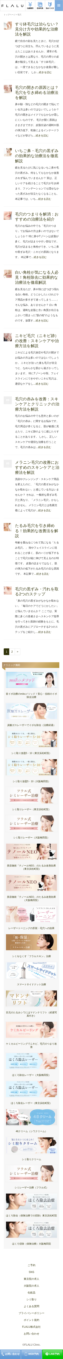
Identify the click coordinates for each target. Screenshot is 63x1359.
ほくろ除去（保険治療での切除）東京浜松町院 (31, 1215)
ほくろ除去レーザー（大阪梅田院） (31, 1075)
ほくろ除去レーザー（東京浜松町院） (31, 1103)
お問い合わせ (31, 1333)
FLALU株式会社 (31, 1326)
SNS (31, 1272)
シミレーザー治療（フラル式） (31, 1187)
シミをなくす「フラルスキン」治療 (31, 956)
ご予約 (31, 1265)
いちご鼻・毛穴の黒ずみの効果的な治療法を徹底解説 (37, 155)
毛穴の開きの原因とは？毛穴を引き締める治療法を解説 (36, 92)
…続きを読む (44, 72)
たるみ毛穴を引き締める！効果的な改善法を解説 (36, 530)
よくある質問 (31, 1306)
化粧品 (31, 1292)
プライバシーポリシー (31, 1313)
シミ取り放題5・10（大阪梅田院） (31, 781)
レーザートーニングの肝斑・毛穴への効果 (31, 928)
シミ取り (31, 1299)
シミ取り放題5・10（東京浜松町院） (31, 753)
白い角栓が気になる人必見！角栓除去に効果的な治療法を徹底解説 (36, 277)
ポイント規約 (31, 1320)
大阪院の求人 (31, 1285)
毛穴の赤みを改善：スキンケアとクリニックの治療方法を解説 (37, 404)
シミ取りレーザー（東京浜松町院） (31, 809)
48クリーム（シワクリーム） (31, 1131)
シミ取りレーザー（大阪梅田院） (31, 837)
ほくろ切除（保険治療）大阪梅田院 (31, 1243)
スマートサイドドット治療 (31, 984)
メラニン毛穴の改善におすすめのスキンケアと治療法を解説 (37, 467)
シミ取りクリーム (31, 1159)
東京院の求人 (31, 1279)
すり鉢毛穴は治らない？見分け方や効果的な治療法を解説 (37, 29)
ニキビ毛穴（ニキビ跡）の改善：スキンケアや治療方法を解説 (37, 340)
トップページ (9, 15)
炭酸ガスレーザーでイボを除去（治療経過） (31, 725)
